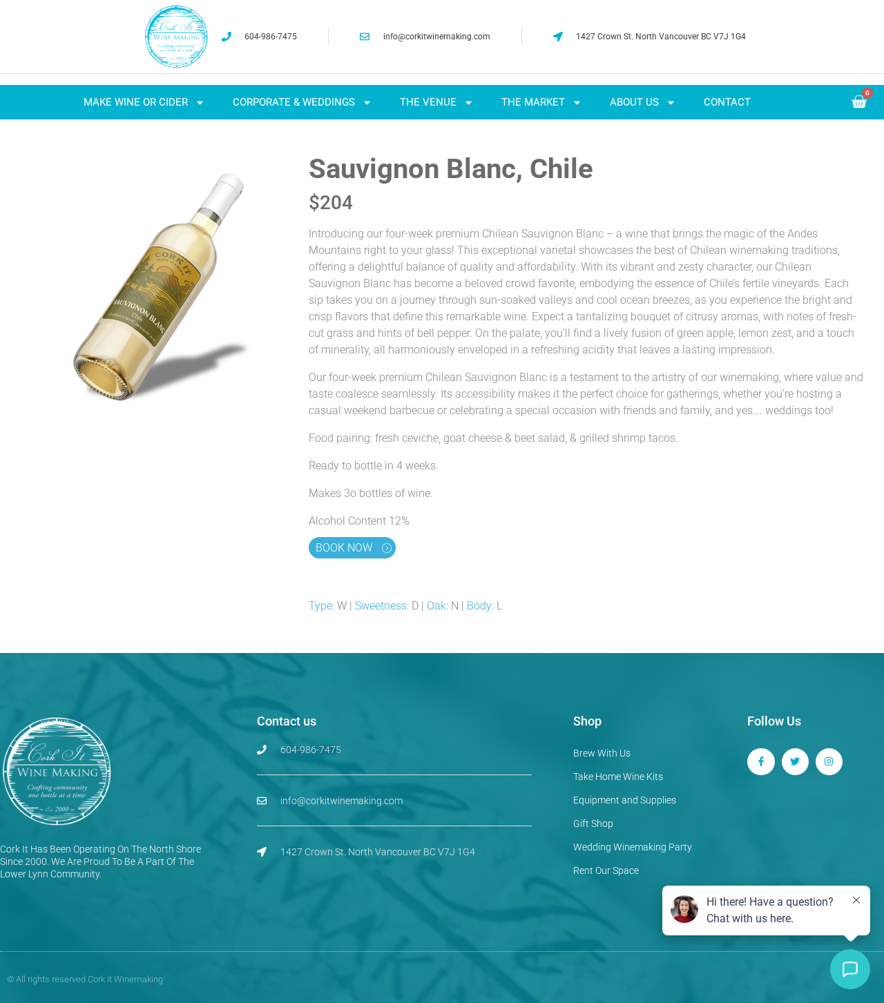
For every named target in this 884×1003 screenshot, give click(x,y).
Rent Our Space (606, 870)
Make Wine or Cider (136, 102)
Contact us (286, 721)
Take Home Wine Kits (618, 776)
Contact (727, 102)
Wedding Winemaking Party (632, 847)
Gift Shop (593, 823)
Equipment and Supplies (624, 800)
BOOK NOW (345, 547)
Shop (587, 721)
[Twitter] (795, 761)
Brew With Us (602, 753)
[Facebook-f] (760, 761)
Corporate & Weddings (294, 102)
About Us (634, 102)
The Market (533, 102)
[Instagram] (829, 761)
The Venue (428, 102)
